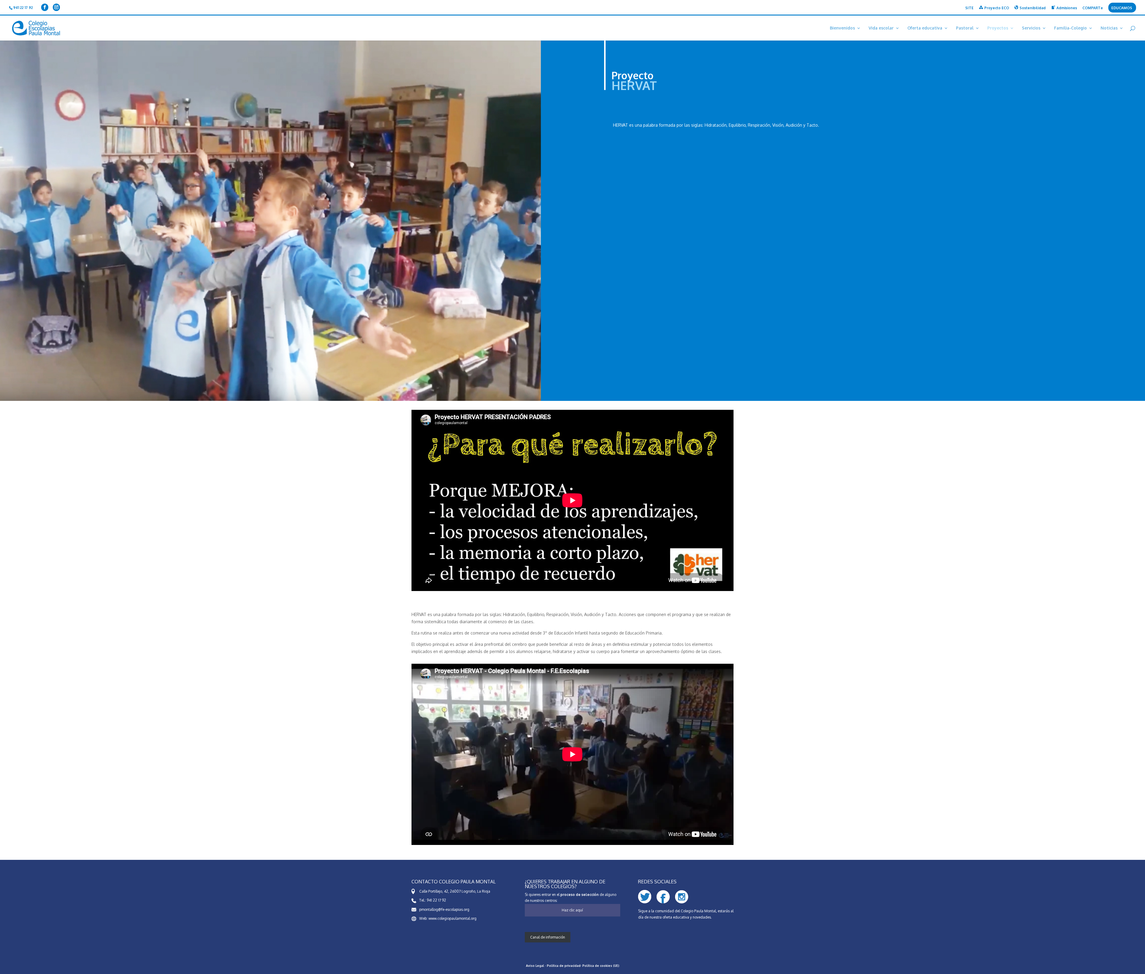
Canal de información (547, 937)
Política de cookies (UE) (600, 965)
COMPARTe (1092, 8)
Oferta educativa (924, 28)
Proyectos (997, 28)
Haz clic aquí (572, 910)
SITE (969, 8)
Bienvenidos (842, 28)
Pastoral (965, 28)
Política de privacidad (564, 965)
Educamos (1121, 8)
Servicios (1031, 28)
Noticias (1109, 28)
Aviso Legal (535, 965)
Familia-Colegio (1070, 28)
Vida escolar (881, 28)
